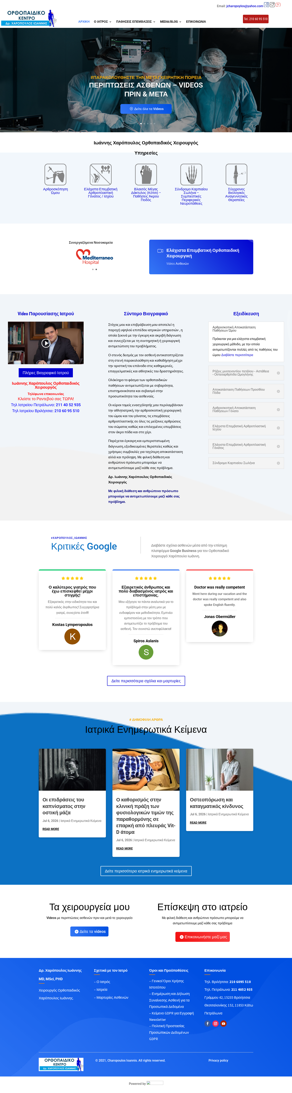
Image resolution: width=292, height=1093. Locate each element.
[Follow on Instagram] (215, 1023)
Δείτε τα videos (93, 931)
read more (51, 829)
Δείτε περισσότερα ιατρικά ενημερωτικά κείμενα (146, 871)
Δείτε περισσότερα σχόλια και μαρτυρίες (146, 680)
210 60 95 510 (66, 410)
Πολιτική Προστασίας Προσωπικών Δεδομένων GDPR (169, 1032)
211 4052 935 (242, 989)
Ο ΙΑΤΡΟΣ (101, 21)
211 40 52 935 (68, 404)
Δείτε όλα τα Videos (149, 109)
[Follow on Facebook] (207, 1023)
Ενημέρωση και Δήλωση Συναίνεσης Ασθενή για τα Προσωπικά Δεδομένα (169, 1000)
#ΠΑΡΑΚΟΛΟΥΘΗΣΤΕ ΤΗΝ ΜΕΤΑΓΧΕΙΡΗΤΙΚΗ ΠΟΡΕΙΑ (146, 77)
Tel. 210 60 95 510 (256, 19)
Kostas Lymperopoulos (72, 624)
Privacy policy (218, 1060)
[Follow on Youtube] (223, 1023)
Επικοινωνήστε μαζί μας (206, 936)
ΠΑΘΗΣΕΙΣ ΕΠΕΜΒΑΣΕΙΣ (134, 21)
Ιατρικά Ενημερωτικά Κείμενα (81, 821)
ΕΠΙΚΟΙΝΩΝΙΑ (196, 21)
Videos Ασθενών (177, 264)
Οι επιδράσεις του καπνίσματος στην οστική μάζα (64, 806)
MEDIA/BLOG (169, 21)
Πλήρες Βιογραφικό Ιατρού (46, 372)
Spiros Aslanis (146, 640)
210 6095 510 (240, 981)
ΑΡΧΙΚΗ (84, 21)
